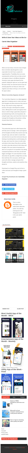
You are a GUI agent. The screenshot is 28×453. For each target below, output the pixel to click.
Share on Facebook (10, 184)
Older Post (20, 308)
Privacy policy (4, 432)
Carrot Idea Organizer (18, 46)
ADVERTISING (14, 24)
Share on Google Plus (11, 193)
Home (14, 22)
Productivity (5, 48)
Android (10, 46)
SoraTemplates (12, 447)
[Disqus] (14, 288)
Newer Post (5, 308)
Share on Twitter (9, 189)
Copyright (3, 430)
